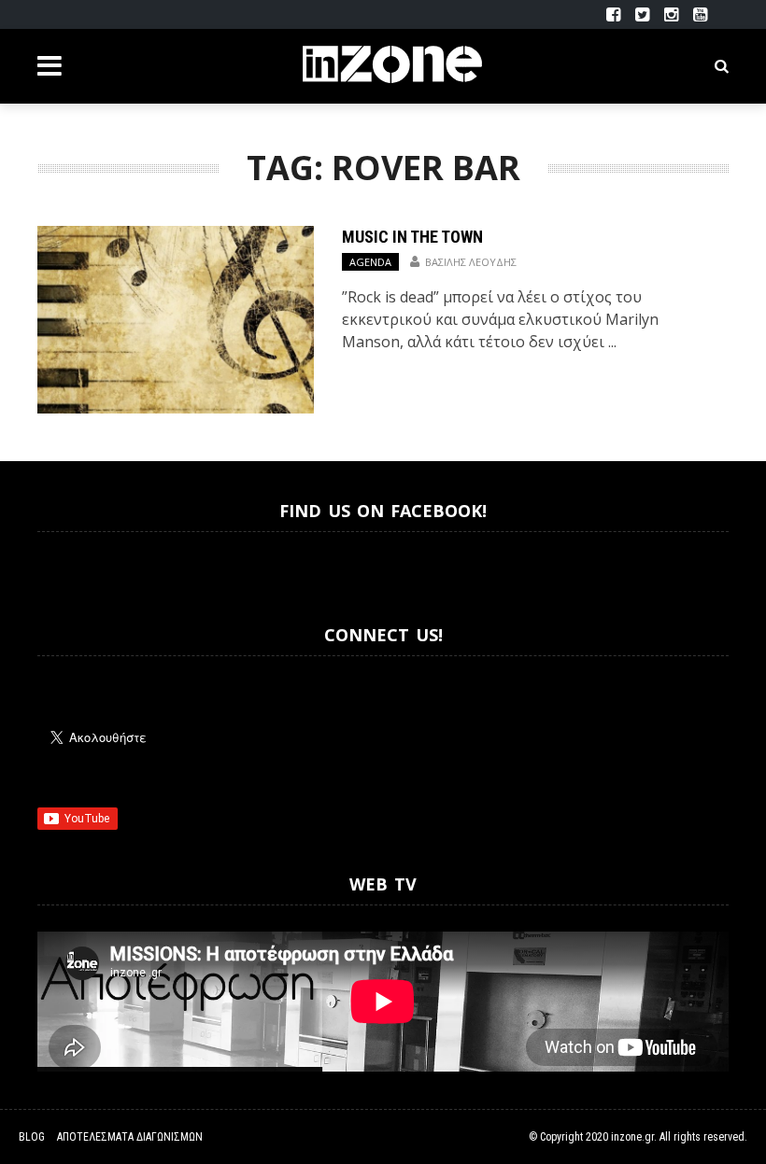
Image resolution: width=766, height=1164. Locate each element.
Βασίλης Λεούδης (471, 262)
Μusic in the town (412, 236)
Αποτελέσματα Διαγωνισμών (130, 1136)
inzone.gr (632, 1136)
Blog (32, 1136)
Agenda (370, 262)
